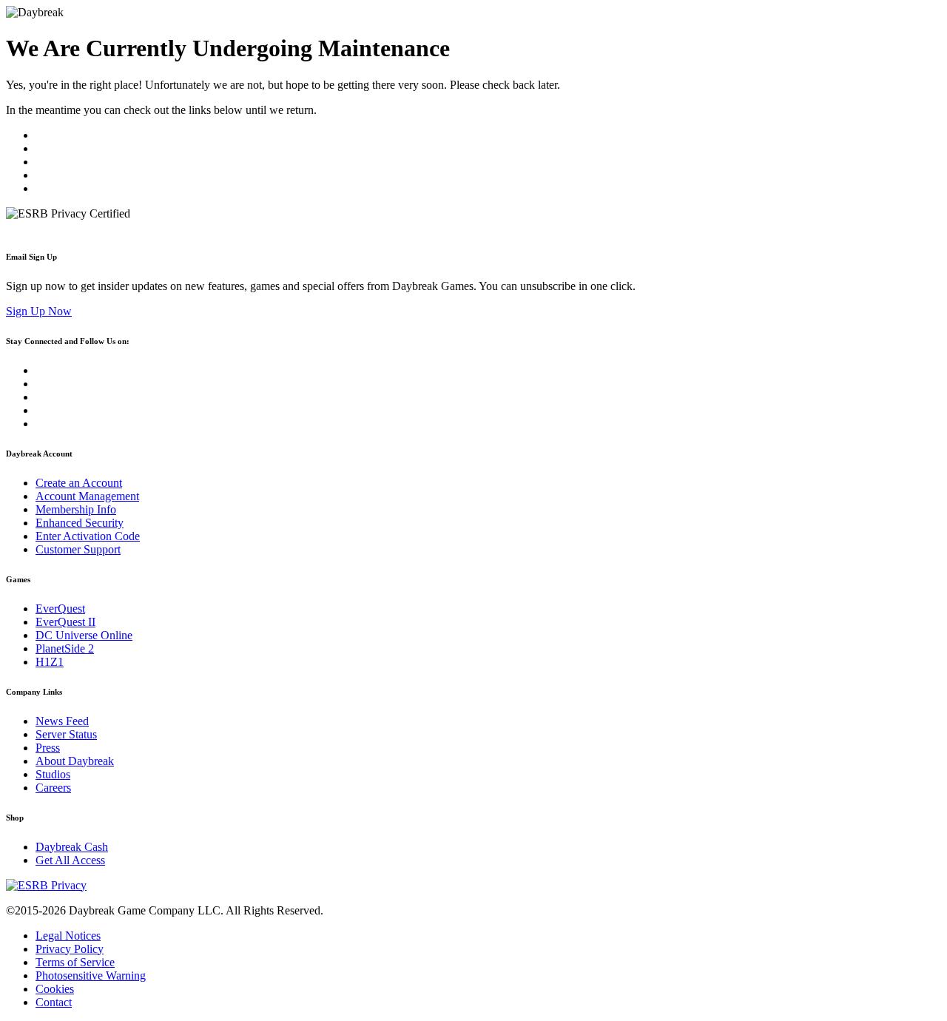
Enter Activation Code (88, 536)
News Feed (62, 721)
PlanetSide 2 (65, 648)
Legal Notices (68, 935)
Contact (54, 1002)
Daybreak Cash (72, 846)
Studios (53, 774)
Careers (53, 787)
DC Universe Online (84, 635)
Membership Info (76, 509)
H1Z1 (50, 662)
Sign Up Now (39, 311)
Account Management (87, 496)
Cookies (55, 989)
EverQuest (60, 608)
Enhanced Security (80, 522)
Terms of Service (75, 962)
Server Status (66, 734)
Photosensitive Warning (91, 975)
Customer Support (78, 549)
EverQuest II (65, 622)
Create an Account (79, 482)
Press (48, 747)
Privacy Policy (70, 949)
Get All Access (70, 860)
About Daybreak (75, 761)
